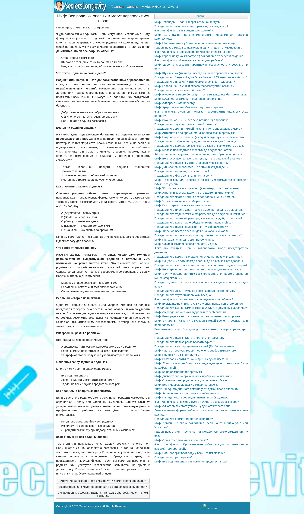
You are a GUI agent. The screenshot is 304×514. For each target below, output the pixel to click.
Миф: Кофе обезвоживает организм (178, 371)
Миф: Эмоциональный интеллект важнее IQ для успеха (191, 120)
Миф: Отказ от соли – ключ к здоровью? (181, 440)
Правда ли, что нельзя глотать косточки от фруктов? (189, 337)
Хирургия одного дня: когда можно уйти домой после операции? (103, 480)
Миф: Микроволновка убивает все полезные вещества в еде (194, 43)
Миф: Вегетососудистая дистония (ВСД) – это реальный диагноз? (198, 158)
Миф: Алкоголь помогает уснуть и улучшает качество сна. (192, 406)
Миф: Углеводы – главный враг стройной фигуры (187, 22)
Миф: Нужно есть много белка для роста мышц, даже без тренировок (200, 94)
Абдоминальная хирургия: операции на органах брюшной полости (103, 486)
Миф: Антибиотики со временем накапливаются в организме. (195, 133)
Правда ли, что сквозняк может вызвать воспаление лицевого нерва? (200, 265)
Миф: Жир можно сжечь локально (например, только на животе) (197, 188)
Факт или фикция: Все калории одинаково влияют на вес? (193, 51)
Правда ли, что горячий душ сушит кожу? (181, 171)
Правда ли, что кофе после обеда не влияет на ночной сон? (194, 222)
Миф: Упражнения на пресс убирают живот (183, 201)
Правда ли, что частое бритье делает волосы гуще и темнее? (195, 197)
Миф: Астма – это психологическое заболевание (186, 393)
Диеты (173, 6)
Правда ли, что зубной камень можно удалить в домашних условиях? (200, 307)
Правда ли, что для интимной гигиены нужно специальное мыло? (198, 128)
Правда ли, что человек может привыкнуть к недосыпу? (191, 26)
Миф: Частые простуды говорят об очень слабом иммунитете (195, 350)
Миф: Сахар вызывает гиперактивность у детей (186, 243)
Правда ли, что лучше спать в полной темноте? (186, 124)
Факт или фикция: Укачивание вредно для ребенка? (189, 60)
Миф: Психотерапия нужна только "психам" (183, 205)
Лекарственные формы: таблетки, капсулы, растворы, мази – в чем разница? (103, 494)
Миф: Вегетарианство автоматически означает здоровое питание (197, 269)
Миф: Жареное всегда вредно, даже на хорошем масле (191, 231)
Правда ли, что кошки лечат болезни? (179, 90)
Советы (132, 6)
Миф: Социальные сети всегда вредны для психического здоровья (199, 261)
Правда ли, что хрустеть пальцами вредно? (183, 295)
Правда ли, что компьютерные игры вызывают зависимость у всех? (199, 145)
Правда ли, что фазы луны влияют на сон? (183, 175)
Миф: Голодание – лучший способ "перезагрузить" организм (194, 86)
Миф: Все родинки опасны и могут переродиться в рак (190, 461)
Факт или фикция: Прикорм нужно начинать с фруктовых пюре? (196, 401)
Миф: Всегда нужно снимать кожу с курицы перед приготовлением (198, 303)
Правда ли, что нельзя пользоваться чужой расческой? (191, 226)
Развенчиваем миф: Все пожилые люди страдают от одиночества (198, 47)
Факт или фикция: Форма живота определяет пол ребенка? (193, 299)
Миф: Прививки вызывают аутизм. (177, 354)
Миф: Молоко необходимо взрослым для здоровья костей (193, 150)
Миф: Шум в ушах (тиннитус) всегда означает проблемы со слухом (198, 73)
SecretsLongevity (90, 506)
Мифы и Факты (153, 6)
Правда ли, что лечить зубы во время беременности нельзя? (194, 290)
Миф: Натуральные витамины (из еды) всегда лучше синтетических (199, 137)
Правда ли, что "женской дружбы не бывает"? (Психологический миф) (200, 77)
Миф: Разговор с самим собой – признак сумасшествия (191, 359)
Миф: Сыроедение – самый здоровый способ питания (190, 312)
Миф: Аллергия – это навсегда (174, 103)
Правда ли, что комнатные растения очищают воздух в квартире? (198, 256)
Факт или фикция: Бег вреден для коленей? (183, 30)
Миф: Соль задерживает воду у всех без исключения (189, 453)
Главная (117, 6)
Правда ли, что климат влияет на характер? (183, 418)
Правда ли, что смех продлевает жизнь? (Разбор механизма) (194, 346)
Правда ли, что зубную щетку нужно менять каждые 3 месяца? (196, 141)
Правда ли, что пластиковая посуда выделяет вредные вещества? (199, 209)
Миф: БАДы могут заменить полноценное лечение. (188, 98)
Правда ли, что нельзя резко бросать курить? (184, 342)
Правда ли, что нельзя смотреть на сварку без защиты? (191, 162)
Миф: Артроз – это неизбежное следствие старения (188, 107)
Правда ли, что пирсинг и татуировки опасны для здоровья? (194, 81)
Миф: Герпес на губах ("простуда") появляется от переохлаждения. (199, 56)
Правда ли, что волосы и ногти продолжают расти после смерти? (198, 235)
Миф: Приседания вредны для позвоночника (184, 239)
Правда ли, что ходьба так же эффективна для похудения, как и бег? (200, 214)
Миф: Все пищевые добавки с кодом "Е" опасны (186, 384)
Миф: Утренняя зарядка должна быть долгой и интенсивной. (194, 192)
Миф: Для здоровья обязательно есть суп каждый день (191, 167)
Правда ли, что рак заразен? (173, 457)
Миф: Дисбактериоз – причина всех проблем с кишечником (193, 376)
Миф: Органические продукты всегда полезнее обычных (192, 380)
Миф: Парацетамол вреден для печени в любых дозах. (191, 397)
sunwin (201, 16)
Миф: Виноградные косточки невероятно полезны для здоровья (197, 316)
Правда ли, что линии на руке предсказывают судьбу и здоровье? (198, 218)
